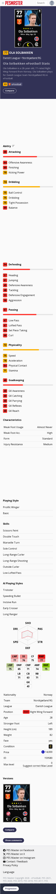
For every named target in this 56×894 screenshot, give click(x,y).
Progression (11, 889)
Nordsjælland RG (31, 58)
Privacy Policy (10, 865)
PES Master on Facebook (20, 850)
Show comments (13, 840)
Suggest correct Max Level (37, 765)
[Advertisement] (28, 122)
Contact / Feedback (17, 861)
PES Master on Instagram (20, 857)
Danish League (11, 58)
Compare (9, 90)
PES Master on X (15, 854)
